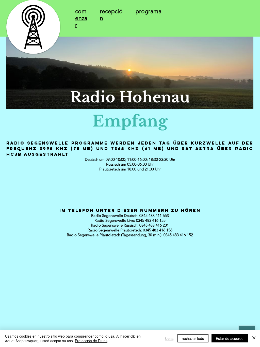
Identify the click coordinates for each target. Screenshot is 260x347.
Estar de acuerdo (229, 338)
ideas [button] (169, 338)
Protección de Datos (91, 340)
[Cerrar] (254, 338)
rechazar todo (193, 338)
